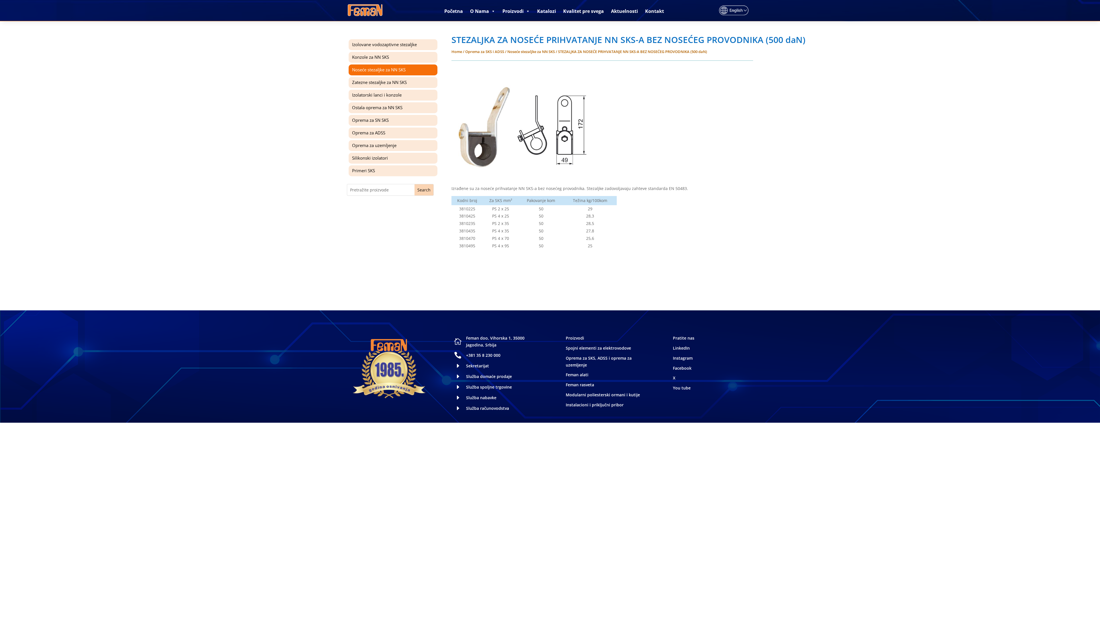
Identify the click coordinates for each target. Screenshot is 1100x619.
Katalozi (546, 11)
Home (456, 51)
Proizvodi (513, 11)
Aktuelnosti (624, 11)
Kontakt (654, 11)
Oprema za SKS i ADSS (484, 51)
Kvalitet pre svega (583, 11)
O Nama (479, 11)
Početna (453, 11)
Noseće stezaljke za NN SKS (531, 51)
